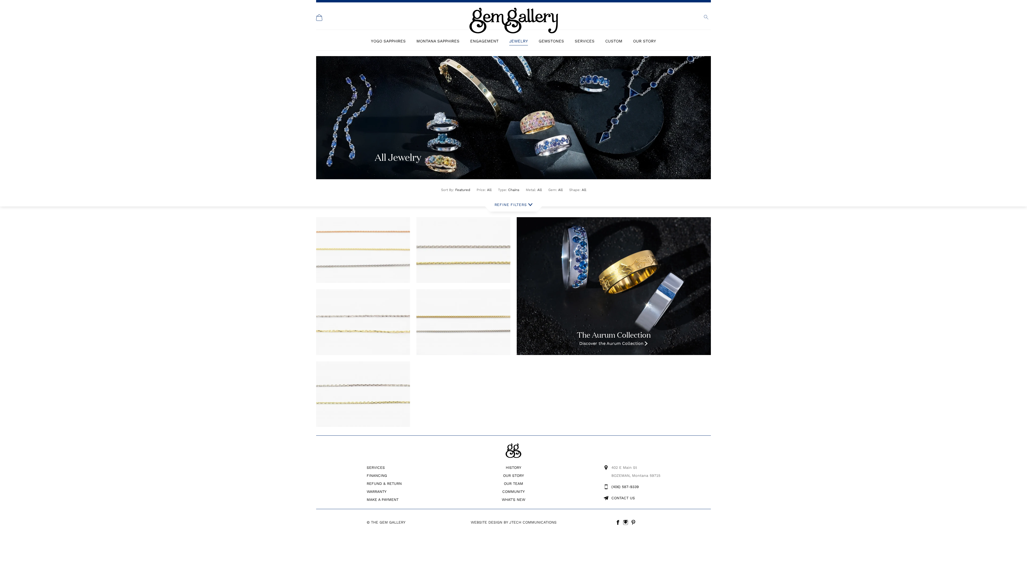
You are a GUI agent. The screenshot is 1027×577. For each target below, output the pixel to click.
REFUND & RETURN (384, 483)
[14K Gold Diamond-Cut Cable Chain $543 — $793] (363, 394)
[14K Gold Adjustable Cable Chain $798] (363, 322)
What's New (513, 499)
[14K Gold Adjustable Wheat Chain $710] (463, 322)
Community (513, 491)
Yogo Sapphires (388, 41)
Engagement (484, 41)
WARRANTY (376, 491)
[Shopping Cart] (319, 18)
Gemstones (551, 41)
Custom (613, 41)
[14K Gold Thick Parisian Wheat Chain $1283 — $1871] (463, 250)
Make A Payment (382, 499)
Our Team (513, 483)
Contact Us (623, 498)
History (513, 467)
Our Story (644, 41)
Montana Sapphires (437, 41)
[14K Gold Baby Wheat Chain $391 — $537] (363, 250)
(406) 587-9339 (625, 487)
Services (585, 41)
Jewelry (518, 41)
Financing (377, 475)
